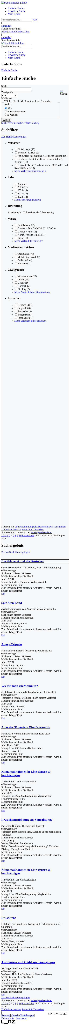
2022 (20, 196)
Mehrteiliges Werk (27, 257)
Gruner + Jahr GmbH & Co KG (34, 228)
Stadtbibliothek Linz (18, 31)
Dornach (22, 286)
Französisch (24, 317)
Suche (4, 86)
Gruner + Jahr (25, 231)
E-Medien (12, 114)
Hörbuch (22, 263)
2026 (20, 183)
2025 (20, 187)
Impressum (21, 1018)
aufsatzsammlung (24, 526)
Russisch (22, 311)
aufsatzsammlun (57, 526)
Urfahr (21, 282)
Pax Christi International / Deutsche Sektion (40, 155)
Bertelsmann (24, 225)
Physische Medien (16, 111)
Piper (20, 238)
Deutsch (22, 305)
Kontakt (5, 1015)
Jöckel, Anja (24, 149)
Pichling (22, 289)
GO (35, 19)
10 (20, 535)
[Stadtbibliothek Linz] (13, 2)
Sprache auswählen (11, 28)
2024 (20, 190)
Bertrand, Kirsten (26, 152)
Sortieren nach (8, 532)
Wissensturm (24, 276)
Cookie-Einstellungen (22, 1015)
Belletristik (23, 260)
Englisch (22, 308)
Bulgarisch (23, 314)
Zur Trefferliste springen (13, 136)
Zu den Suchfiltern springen (15, 552)
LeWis (21, 279)
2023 (20, 193)
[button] (64, 92)
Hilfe (4, 31)
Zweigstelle (7, 92)
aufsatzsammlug (41, 526)
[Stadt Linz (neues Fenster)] (8, 1023)
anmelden (6, 25)
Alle (9, 108)
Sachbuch (23, 253)
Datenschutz (7, 1018)
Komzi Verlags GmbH (29, 234)
